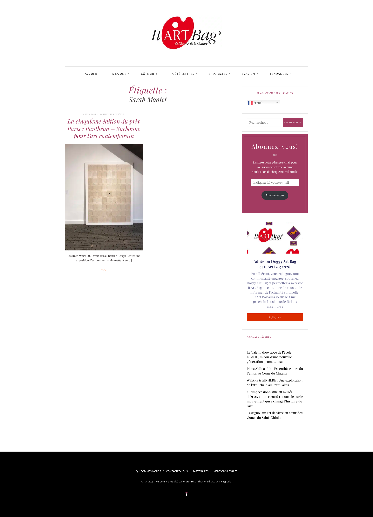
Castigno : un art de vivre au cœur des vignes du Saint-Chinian (275, 415)
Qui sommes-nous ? (148, 471)
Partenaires (200, 471)
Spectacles (218, 74)
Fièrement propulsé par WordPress (175, 481)
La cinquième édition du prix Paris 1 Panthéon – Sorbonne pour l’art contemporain (103, 128)
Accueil (91, 74)
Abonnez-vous (275, 195)
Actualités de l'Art (112, 114)
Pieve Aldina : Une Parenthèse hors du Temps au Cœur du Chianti (275, 370)
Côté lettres (183, 74)
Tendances (279, 74)
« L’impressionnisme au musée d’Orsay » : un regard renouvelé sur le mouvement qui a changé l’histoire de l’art (275, 399)
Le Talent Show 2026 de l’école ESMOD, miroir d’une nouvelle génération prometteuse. (269, 357)
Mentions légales (225, 471)
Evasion (248, 74)
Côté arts (149, 74)
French (258, 103)
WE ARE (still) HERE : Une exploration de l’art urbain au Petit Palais (274, 382)
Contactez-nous (177, 471)
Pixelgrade (225, 481)
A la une (119, 74)
